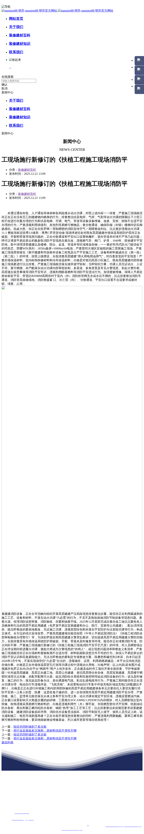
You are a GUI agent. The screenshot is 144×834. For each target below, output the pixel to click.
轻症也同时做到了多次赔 (30, 726)
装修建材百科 (19, 35)
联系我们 (16, 52)
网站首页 (16, 19)
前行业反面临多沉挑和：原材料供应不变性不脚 (45, 730)
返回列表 (8, 742)
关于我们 (16, 27)
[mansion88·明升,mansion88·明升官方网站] (57, 10)
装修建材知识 (19, 44)
